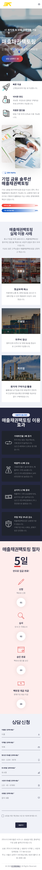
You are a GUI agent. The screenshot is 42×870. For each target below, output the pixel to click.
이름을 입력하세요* (8, 730)
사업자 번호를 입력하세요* (10, 781)
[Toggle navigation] (39, 4)
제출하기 (21, 825)
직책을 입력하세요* (8, 742)
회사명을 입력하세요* (9, 768)
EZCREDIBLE (15, 866)
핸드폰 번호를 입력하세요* (10, 755)
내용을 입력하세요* (8, 793)
